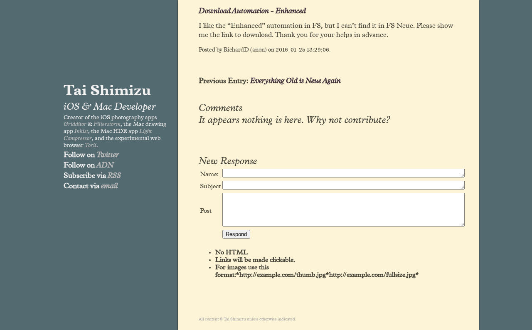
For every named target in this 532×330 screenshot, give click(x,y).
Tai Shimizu (107, 91)
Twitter (107, 155)
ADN (105, 165)
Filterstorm (107, 124)
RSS (114, 176)
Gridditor (75, 124)
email (109, 186)
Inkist (81, 131)
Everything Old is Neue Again (295, 81)
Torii (90, 145)
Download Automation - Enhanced (252, 11)
